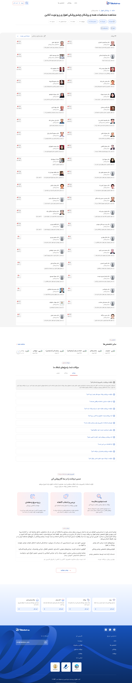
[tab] (74, 373)
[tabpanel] (66, 420)
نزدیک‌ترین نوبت (25, 36)
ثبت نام (112, 609)
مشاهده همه (21, 344)
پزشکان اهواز (105, 10)
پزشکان (69, 3)
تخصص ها (61, 3)
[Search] (27, 3)
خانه (76, 3)
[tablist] (66, 373)
